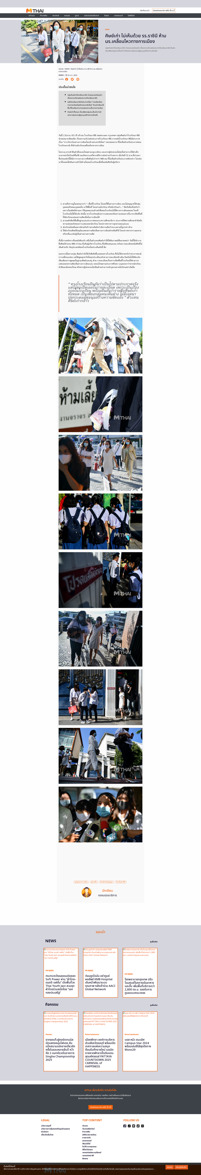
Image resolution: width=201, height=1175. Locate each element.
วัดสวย (106, 15)
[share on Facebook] (67, 79)
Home (61, 69)
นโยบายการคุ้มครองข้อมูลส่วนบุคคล (55, 1128)
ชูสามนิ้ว (94, 882)
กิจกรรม (49, 1034)
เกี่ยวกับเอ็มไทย (47, 1134)
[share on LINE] (77, 79)
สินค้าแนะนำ (144, 10)
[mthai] (34, 10)
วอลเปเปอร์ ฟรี (88, 1155)
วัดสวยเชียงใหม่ (88, 1128)
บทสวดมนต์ (118, 15)
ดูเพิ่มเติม (153, 941)
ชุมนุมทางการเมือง (81, 882)
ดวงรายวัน (86, 1137)
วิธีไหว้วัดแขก (87, 1149)
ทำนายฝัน (43, 15)
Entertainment (92, 1034)
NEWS (107, 29)
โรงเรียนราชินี (120, 882)
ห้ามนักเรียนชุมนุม (106, 882)
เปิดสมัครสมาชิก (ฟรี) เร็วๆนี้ (100, 1107)
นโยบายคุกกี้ (46, 1125)
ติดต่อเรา (45, 1131)
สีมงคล (85, 1158)
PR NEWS (50, 970)
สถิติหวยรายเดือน (89, 1134)
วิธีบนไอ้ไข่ (86, 1143)
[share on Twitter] (72, 79)
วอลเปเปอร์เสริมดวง (91, 15)
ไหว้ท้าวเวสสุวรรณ (89, 1146)
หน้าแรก (32, 15)
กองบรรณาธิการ (107, 895)
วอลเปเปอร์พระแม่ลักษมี (91, 1152)
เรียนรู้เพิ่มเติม (181, 1167)
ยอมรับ (169, 1167)
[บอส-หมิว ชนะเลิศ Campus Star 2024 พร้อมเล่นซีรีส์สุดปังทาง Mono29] (140, 1021)
